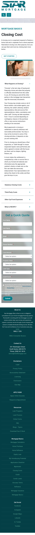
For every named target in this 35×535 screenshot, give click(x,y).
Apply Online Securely (17, 396)
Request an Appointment (18, 400)
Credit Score (7, 277)
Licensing (17, 377)
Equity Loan (17, 454)
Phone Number (8, 244)
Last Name (7, 228)
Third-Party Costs (11, 192)
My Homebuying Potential (17, 458)
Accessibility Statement (17, 373)
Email (5, 236)
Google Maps (17, 514)
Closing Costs (17, 470)
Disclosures (17, 381)
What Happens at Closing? (14, 83)
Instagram (17, 510)
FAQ (17, 423)
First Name (7, 220)
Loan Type (7, 269)
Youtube (17, 526)
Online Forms (17, 419)
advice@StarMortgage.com (17, 353)
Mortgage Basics (17, 495)
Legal (17, 364)
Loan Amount (7, 252)
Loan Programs (17, 411)
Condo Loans (17, 479)
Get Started (9, 56)
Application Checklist (17, 462)
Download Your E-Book (17, 431)
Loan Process (17, 415)
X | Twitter (17, 522)
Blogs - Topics (17, 427)
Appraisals (17, 466)
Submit (7, 298)
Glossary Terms (17, 483)
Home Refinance (17, 450)
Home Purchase (17, 446)
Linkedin (17, 518)
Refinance (17, 487)
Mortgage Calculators (18, 442)
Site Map (17, 385)
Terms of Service (26, 286)
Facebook (17, 506)
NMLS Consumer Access (17, 336)
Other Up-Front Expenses (14, 199)
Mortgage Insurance (17, 491)
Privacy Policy (10, 288)
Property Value (8, 261)
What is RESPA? (10, 207)
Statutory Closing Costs (13, 185)
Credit (18, 474)
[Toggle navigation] (9, 15)
